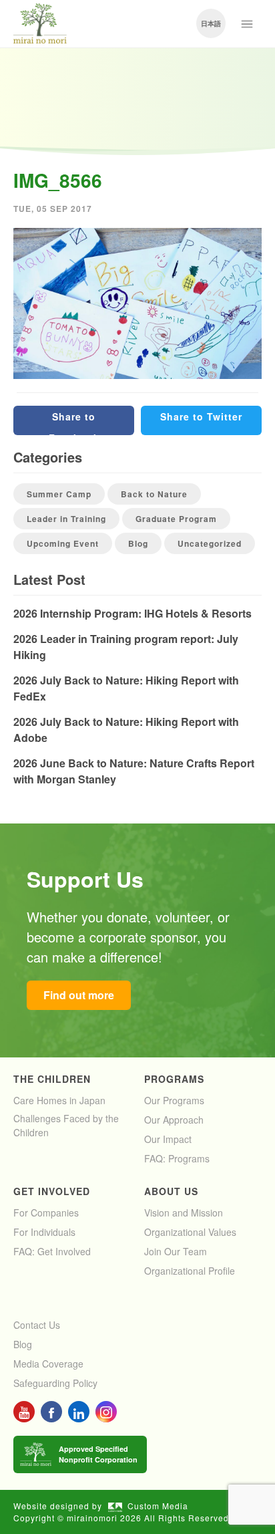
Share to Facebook (74, 422)
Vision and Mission (183, 1212)
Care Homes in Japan (59, 1100)
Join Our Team (175, 1251)
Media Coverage (48, 1363)
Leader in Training (66, 519)
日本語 (211, 23)
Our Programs (174, 1100)
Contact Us (36, 1324)
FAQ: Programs (177, 1158)
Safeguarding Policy (55, 1383)
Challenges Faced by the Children (66, 1125)
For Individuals (44, 1232)
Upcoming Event (63, 543)
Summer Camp (59, 494)
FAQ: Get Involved (52, 1251)
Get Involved (51, 1191)
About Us (171, 1191)
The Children (52, 1078)
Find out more (78, 995)
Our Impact (168, 1139)
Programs (174, 1078)
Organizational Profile (189, 1270)
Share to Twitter (201, 416)
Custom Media (157, 1505)
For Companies (46, 1212)
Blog (138, 543)
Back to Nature (154, 494)
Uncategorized (210, 543)
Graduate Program (176, 519)
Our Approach (174, 1119)
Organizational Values (190, 1232)
